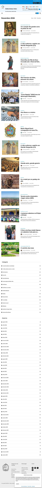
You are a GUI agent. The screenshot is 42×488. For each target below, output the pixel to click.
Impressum (33, 486)
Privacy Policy (29, 486)
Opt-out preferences (24, 486)
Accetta (17, 483)
